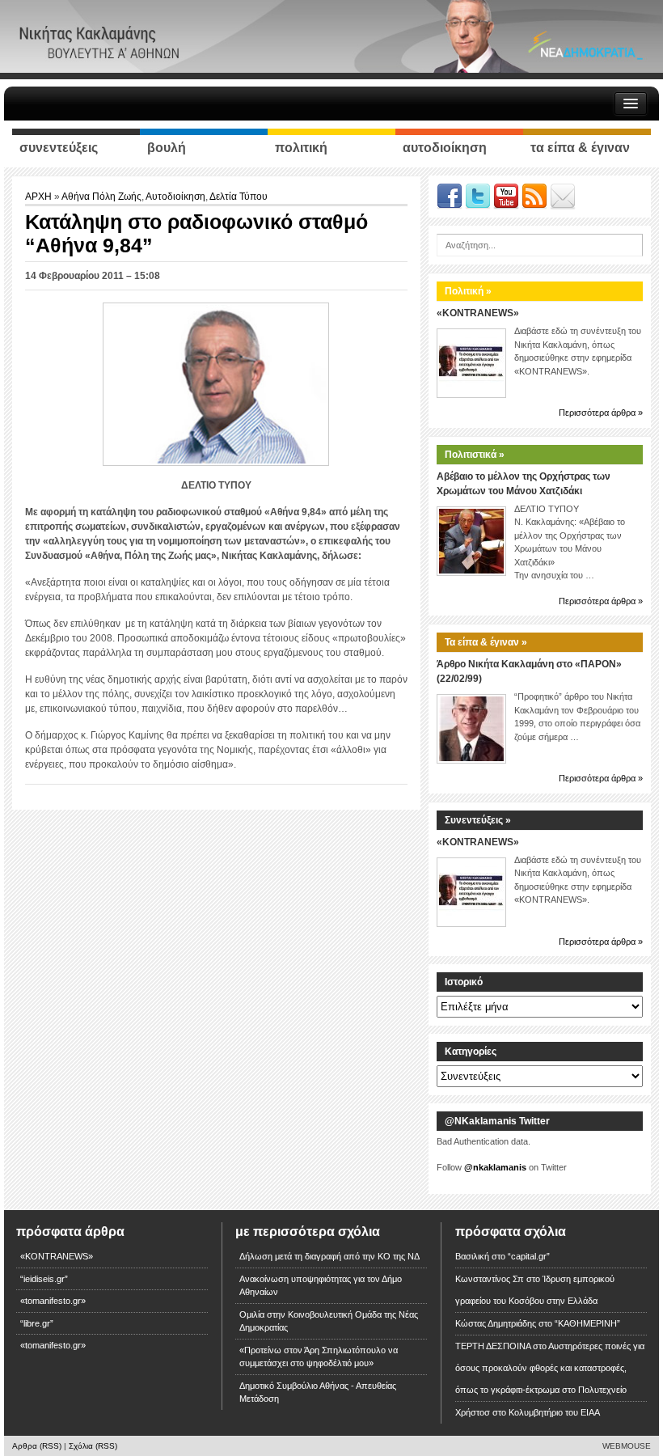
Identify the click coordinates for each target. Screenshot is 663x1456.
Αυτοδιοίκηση (175, 196)
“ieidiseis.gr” (44, 1279)
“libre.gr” (36, 1323)
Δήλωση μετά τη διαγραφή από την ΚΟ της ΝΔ (329, 1256)
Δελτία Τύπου (238, 196)
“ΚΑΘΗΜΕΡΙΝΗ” (587, 1323)
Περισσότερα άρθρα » (601, 412)
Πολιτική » (468, 291)
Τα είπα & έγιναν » (486, 642)
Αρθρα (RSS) (36, 1445)
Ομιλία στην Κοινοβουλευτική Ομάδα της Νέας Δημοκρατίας (328, 1321)
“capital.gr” (529, 1256)
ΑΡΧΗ (39, 196)
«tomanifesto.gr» (53, 1301)
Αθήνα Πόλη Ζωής (101, 196)
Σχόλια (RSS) (93, 1445)
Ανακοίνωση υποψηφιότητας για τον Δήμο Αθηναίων (320, 1285)
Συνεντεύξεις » (478, 820)
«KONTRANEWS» (478, 313)
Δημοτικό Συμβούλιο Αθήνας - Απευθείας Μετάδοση (317, 1392)
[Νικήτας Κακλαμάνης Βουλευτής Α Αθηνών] (331, 36)
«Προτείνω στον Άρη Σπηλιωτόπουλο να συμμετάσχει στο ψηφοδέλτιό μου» (318, 1357)
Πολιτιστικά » (475, 454)
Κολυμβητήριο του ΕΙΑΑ (554, 1412)
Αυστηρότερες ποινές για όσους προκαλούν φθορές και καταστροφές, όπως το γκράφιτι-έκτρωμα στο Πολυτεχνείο (549, 1368)
